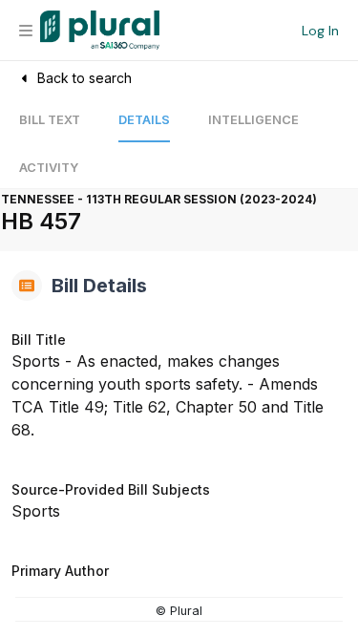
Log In (320, 30)
